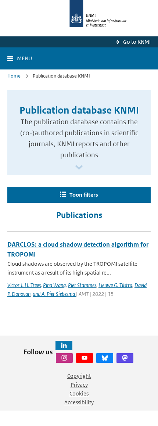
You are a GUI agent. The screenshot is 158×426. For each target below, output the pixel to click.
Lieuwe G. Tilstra (115, 285)
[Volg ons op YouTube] (84, 358)
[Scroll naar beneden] (79, 168)
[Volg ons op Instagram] (64, 358)
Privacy (79, 384)
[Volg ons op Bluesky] (105, 358)
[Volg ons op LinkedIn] (64, 345)
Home (14, 76)
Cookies (79, 393)
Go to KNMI (137, 41)
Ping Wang (54, 285)
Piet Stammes (82, 285)
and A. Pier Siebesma (54, 293)
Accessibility (79, 402)
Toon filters (83, 194)
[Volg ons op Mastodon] (125, 358)
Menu (24, 58)
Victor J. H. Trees (24, 285)
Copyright (79, 375)
